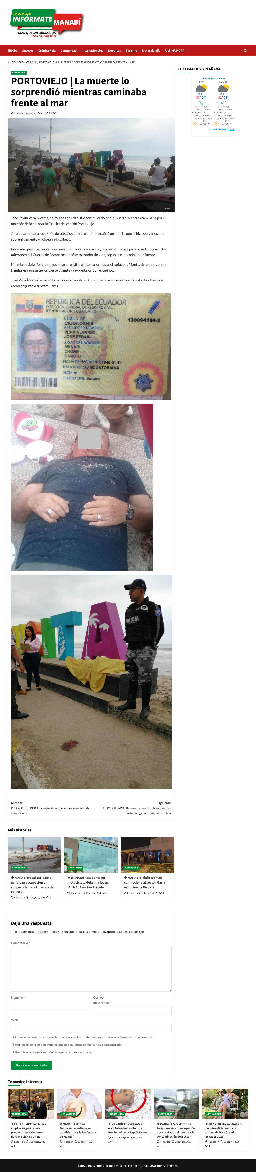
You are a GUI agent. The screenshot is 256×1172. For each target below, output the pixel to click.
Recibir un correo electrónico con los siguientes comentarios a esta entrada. (68, 1044)
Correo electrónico (102, 999)
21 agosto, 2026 (37, 1142)
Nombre (18, 997)
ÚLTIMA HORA (174, 50)
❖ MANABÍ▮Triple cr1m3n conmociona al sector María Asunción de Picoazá (144, 882)
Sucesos (27, 50)
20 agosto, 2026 (183, 1142)
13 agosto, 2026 (150, 893)
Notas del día (151, 50)
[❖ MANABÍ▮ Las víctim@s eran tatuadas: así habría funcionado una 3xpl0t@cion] (128, 1104)
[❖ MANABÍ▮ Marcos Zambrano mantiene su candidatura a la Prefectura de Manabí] (79, 1104)
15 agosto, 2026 (37, 897)
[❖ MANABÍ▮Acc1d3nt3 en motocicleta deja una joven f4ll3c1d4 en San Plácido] (91, 855)
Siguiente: (137, 808)
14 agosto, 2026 (93, 893)
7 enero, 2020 (44, 112)
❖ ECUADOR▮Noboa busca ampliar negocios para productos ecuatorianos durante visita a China (28, 1130)
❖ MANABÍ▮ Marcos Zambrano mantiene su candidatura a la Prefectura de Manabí (78, 1130)
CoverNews (148, 1165)
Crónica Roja (47, 50)
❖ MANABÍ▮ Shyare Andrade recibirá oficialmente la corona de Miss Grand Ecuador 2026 (224, 1130)
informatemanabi (23, 112)
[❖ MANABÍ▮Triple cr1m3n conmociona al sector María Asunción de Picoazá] (147, 855)
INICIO (12, 50)
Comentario (20, 943)
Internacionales (92, 50)
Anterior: (50, 808)
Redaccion (19, 897)
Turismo (131, 50)
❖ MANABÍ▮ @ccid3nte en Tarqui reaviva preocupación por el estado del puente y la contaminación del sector (176, 1130)
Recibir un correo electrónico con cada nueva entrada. (53, 1052)
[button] (245, 50)
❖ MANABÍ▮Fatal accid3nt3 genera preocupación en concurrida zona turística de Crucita (32, 884)
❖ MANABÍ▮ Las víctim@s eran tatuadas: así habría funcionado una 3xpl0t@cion (127, 1128)
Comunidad (69, 50)
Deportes (114, 50)
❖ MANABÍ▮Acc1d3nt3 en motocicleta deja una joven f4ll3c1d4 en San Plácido (87, 882)
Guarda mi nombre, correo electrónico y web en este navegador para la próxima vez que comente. (84, 1037)
